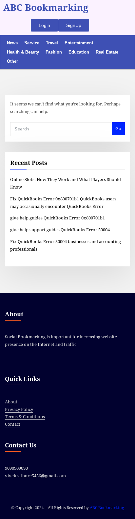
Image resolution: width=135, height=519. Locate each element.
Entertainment (79, 42)
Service (31, 42)
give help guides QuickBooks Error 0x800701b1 (57, 217)
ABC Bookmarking (45, 7)
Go (118, 128)
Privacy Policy (19, 409)
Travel (52, 42)
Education (78, 52)
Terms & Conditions (25, 416)
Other (12, 61)
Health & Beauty (23, 52)
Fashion (54, 52)
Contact (12, 424)
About (11, 401)
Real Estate (107, 52)
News (12, 42)
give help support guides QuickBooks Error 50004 (60, 229)
